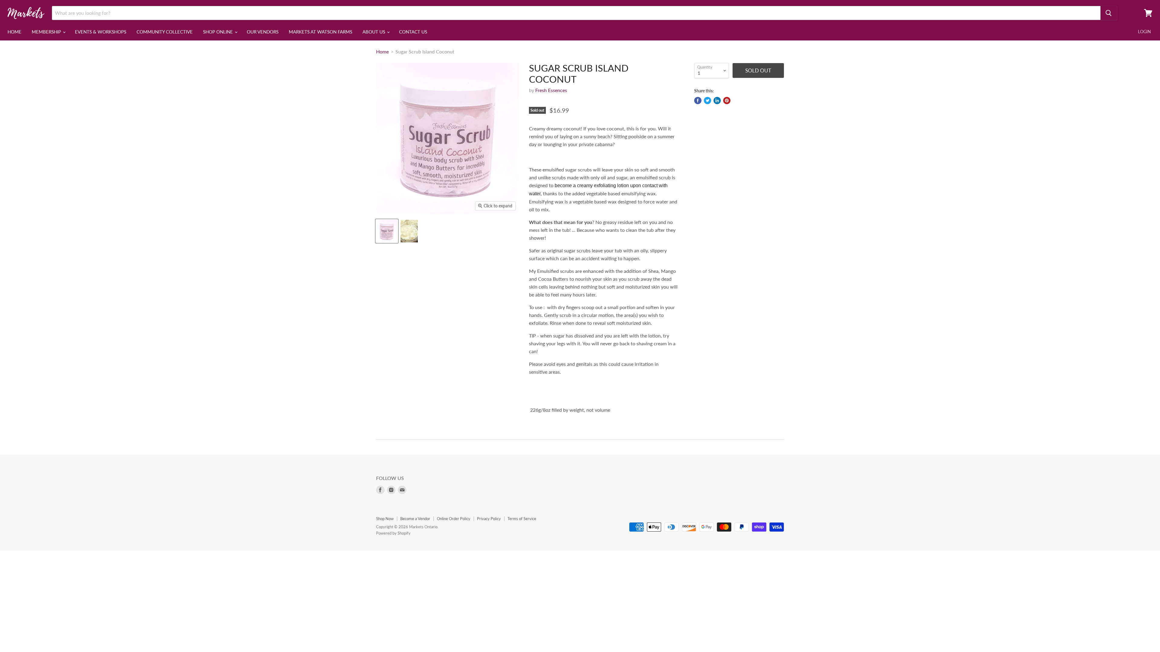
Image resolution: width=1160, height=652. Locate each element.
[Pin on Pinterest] (726, 100)
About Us (374, 31)
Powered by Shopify (393, 533)
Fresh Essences (551, 90)
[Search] (1108, 13)
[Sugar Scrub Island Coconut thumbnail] (386, 231)
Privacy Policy (489, 518)
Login (1144, 31)
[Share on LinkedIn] (717, 100)
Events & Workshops (100, 31)
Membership (47, 31)
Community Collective (165, 31)
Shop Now (385, 518)
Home (14, 31)
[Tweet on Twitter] (707, 100)
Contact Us (413, 31)
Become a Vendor (415, 518)
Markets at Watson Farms (320, 31)
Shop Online (218, 31)
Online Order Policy (453, 518)
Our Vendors (263, 31)
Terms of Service (521, 518)
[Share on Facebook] (697, 100)
